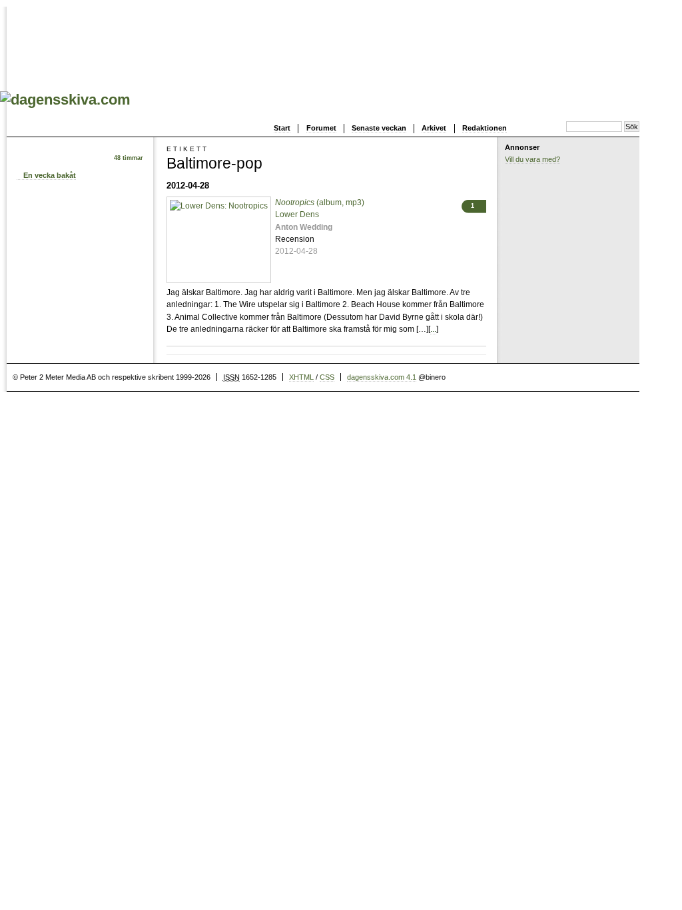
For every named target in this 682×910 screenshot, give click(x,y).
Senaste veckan (379, 128)
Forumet (321, 128)
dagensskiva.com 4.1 (381, 377)
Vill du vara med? (532, 159)
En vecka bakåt (49, 175)
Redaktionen (484, 128)
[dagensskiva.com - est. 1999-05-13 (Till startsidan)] (65, 99)
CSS (327, 377)
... (433, 329)
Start (282, 128)
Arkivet (434, 128)
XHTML (301, 377)
